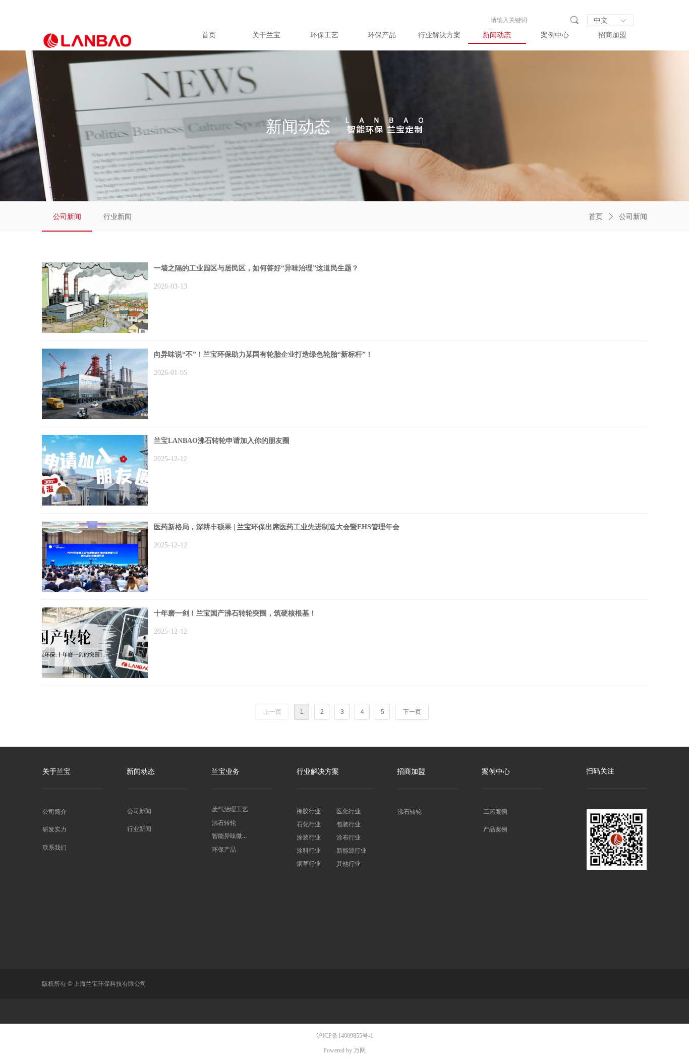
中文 (601, 20)
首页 (596, 216)
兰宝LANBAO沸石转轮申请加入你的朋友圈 (222, 440)
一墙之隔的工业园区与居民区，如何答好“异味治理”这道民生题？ (256, 268)
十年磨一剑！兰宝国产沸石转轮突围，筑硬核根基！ (235, 613)
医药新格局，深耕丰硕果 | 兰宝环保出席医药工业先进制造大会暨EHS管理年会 (276, 527)
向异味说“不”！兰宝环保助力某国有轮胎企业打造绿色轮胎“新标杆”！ (263, 354)
